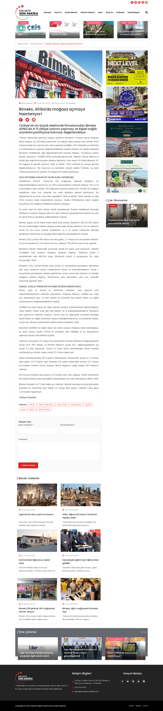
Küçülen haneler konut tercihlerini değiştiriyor (96, 33)
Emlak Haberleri (71, 12)
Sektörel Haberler (88, 12)
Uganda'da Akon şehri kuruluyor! (36, 514)
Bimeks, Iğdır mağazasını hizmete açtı (80, 610)
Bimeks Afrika (62, 405)
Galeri (100, 12)
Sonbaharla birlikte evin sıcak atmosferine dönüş (124, 222)
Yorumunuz (22, 439)
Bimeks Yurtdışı (44, 409)
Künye (131, 706)
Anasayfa (47, 12)
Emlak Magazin (134, 12)
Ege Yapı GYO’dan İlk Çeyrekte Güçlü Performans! (124, 654)
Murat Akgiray (76, 405)
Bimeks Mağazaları (46, 405)
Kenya (23, 409)
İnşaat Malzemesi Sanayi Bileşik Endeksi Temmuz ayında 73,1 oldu (29, 32)
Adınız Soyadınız (26, 425)
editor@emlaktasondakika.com (87, 691)
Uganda (88, 405)
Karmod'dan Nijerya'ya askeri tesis (34, 561)
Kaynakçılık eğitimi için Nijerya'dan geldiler (80, 561)
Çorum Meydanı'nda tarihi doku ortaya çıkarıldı (132, 33)
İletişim (138, 706)
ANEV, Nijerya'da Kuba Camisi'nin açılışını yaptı (79, 516)
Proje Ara (109, 12)
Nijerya (32, 409)
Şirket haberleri (36, 44)
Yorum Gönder (28, 465)
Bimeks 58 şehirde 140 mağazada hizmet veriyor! (37, 610)
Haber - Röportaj (94, 23)
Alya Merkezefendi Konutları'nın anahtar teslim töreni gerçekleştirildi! (36, 652)
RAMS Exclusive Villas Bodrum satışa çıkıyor (62, 33)
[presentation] (142, 632)
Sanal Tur (58, 12)
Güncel (23, 23)
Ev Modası (120, 12)
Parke (113, 205)
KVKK (145, 706)
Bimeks (32, 405)
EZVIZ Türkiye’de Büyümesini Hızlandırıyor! (78, 654)
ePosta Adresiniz (67, 425)
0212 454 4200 (80, 687)
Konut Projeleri (60, 23)
